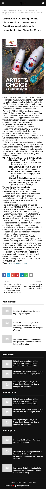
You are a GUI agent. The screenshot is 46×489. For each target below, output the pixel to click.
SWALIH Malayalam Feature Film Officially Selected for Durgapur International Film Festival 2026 (25, 363)
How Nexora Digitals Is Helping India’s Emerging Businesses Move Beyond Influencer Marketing (27, 341)
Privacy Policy (21, 482)
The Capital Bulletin (23, 486)
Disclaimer (32, 482)
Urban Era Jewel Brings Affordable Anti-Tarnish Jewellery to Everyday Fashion (28, 373)
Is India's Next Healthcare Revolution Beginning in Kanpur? (27, 312)
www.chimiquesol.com (17, 263)
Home (4, 10)
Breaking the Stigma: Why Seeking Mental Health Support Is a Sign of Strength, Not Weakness (26, 384)
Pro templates (36, 486)
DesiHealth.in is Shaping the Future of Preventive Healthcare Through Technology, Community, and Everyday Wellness (28, 326)
